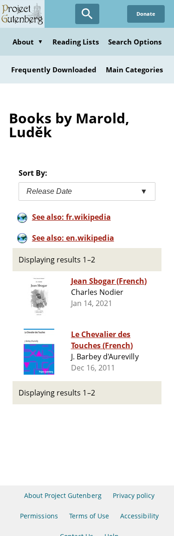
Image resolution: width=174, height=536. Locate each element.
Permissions (39, 515)
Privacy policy (134, 495)
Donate (145, 13)
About (28, 41)
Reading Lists (75, 41)
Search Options (135, 41)
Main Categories (134, 69)
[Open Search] (87, 14)
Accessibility (139, 515)
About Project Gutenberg (63, 495)
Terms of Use (89, 515)
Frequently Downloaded (54, 69)
